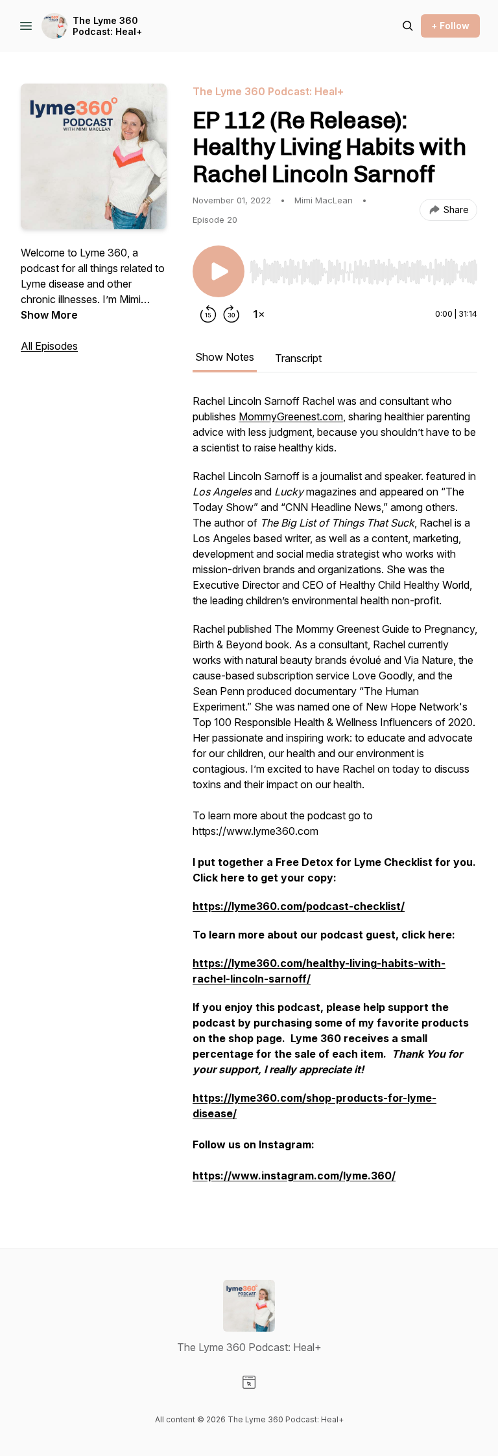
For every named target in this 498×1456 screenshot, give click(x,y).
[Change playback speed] (259, 314)
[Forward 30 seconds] (231, 314)
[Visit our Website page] (249, 1382)
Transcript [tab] (298, 358)
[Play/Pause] (218, 271)
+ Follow (450, 25)
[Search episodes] (408, 26)
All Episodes (49, 345)
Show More (49, 314)
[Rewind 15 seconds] (208, 314)
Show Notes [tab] (224, 356)
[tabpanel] (335, 794)
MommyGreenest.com (291, 416)
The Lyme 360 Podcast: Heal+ (107, 26)
